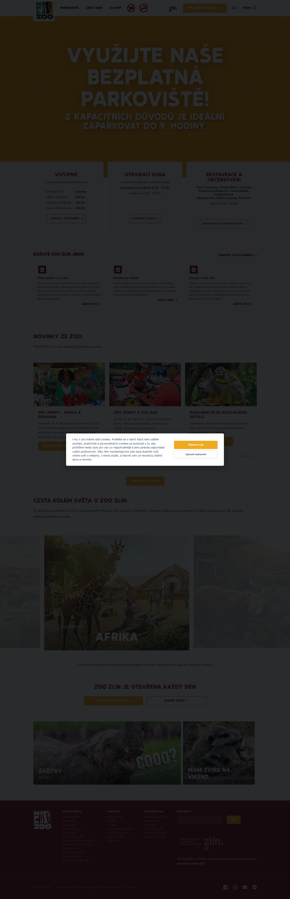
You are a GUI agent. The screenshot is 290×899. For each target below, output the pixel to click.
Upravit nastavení (196, 454)
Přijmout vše (196, 444)
